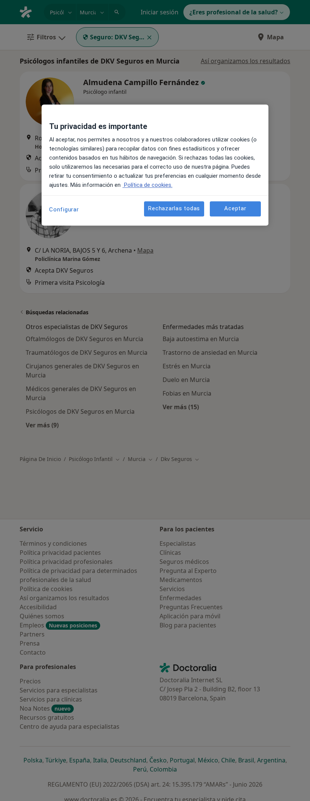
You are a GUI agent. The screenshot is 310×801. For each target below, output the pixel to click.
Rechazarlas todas (174, 208)
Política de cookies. (147, 185)
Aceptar (235, 208)
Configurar (64, 209)
